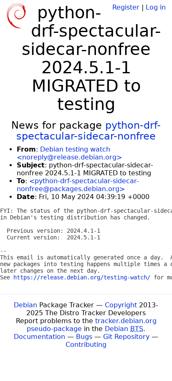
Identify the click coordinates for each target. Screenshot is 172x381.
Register (125, 7)
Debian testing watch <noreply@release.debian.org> (69, 153)
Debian (25, 305)
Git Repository (126, 337)
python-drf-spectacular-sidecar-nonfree (88, 131)
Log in (156, 7)
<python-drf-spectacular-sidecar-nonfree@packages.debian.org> (78, 185)
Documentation (39, 337)
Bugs (84, 337)
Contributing (86, 345)
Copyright (121, 305)
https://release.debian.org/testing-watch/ (81, 277)
